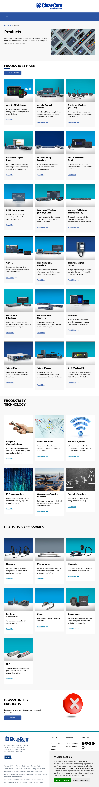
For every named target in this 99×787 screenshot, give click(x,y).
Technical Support (54, 748)
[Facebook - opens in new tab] (83, 743)
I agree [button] (58, 780)
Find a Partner (71, 747)
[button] (96, 17)
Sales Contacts (72, 743)
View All (12, 717)
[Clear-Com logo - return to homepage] (49, 6)
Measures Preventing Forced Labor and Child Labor (23, 772)
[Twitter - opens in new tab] (89, 743)
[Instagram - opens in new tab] (93, 743)
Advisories (18, 769)
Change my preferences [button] (80, 780)
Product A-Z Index (13, 73)
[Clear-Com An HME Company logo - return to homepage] (16, 739)
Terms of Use (9, 766)
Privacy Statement (22, 766)
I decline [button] (66, 780)
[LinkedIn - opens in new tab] (86, 743)
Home (6, 25)
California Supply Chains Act (34, 769)
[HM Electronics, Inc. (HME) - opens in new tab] (8, 757)
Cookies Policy (36, 766)
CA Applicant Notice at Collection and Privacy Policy (23, 779)
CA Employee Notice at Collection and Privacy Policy (23, 782)
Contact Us (55, 743)
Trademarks (8, 769)
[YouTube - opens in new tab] (83, 747)
